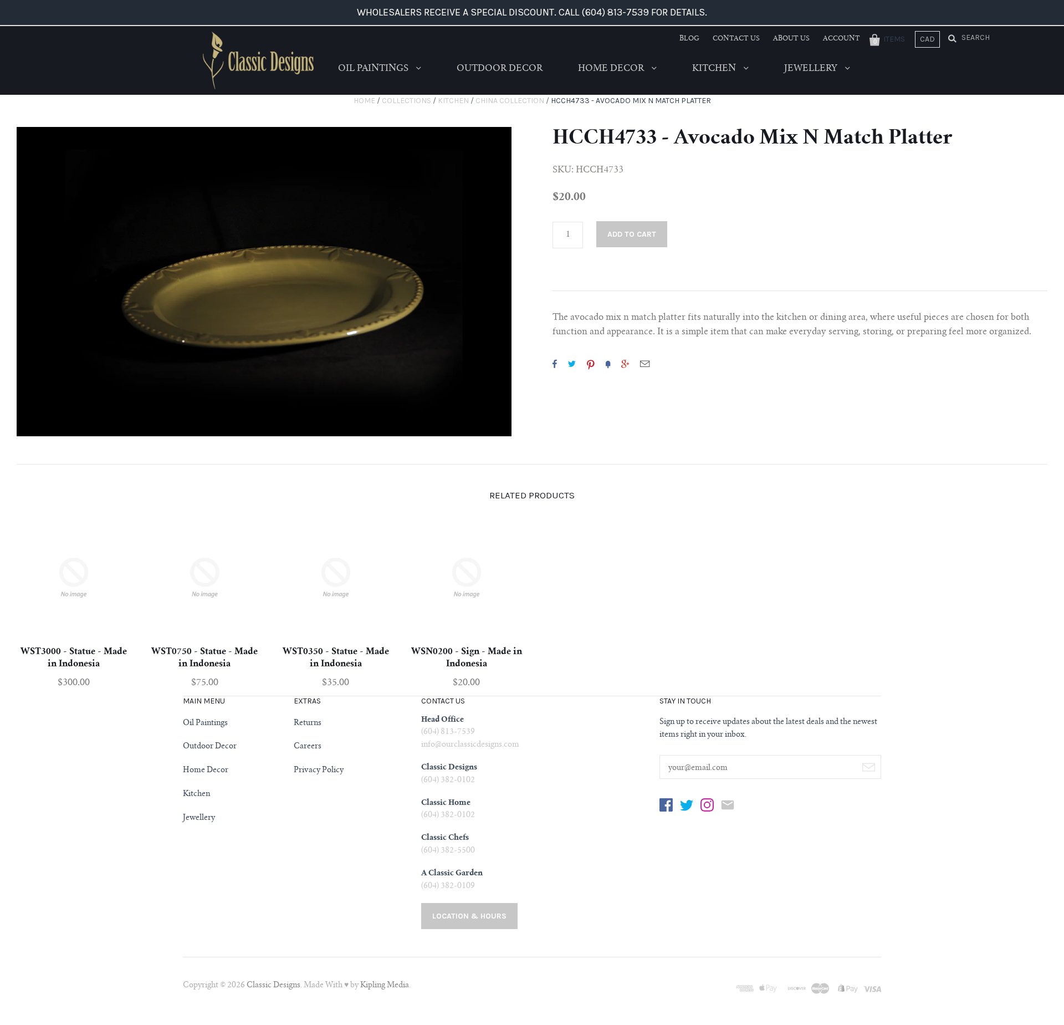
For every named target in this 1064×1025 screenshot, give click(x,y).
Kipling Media (384, 986)
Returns (307, 723)
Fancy (608, 364)
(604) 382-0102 (448, 780)
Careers (307, 747)
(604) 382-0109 (448, 886)
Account (841, 38)
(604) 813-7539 (448, 732)
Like (555, 364)
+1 (625, 364)
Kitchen (715, 68)
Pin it (591, 364)
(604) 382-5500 (448, 851)
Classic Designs (273, 986)
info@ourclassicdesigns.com (470, 745)
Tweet (572, 364)
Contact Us (736, 38)
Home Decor (612, 68)
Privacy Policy (319, 770)
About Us (791, 38)
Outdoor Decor (500, 68)
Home (364, 100)
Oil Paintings (374, 68)
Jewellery (812, 68)
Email (644, 364)
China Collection (509, 100)
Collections (406, 100)
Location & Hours (469, 916)
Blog (689, 38)
